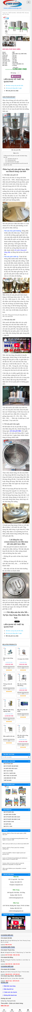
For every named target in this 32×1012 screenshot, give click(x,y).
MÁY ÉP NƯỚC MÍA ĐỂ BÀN (11, 766)
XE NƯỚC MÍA (7, 824)
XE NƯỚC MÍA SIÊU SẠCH (10, 768)
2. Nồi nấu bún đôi (10, 160)
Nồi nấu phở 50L (16, 150)
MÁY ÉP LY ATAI (8, 826)
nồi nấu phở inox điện (21, 100)
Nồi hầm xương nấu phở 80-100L (14, 85)
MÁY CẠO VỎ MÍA (8, 770)
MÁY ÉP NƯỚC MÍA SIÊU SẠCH (12, 816)
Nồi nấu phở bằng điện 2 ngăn (14, 88)
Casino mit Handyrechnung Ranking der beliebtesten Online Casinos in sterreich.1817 (14, 858)
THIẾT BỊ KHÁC (12, 12)
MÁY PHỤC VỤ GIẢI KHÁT (10, 775)
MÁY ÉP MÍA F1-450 (9, 821)
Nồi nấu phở (7, 223)
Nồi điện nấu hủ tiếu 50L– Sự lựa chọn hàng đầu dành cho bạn (16, 615)
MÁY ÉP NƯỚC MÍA (9, 812)
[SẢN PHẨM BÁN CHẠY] (16, 796)
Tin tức (5, 830)
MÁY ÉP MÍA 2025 (8, 763)
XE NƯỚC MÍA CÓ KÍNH (10, 814)
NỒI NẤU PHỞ (20, 12)
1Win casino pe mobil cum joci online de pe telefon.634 (15, 843)
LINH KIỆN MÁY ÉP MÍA (10, 778)
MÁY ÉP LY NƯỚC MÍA (9, 773)
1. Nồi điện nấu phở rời (11, 158)
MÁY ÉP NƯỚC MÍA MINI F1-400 (12, 819)
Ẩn (17, 153)
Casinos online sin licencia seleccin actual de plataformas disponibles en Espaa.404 (13, 864)
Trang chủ (4, 12)
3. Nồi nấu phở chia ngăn (12, 161)
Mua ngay (17, 76)
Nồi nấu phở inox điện (12, 90)
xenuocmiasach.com (12, 542)
